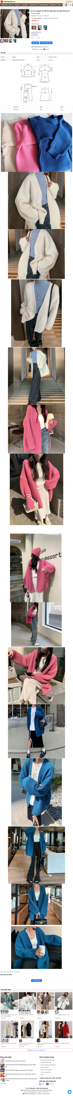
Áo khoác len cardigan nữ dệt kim (26, 1014)
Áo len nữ (13, 8)
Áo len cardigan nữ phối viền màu (62, 1014)
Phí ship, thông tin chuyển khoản (48, 1064)
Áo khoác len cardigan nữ (23, 8)
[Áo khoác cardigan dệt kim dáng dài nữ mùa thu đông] (45, 1029)
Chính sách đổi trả (44, 1067)
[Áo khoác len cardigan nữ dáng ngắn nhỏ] (9, 1029)
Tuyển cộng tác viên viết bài (50, 1078)
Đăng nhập (69, 1)
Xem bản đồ (49, 1090)
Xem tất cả (3, 1083)
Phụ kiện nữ (33, 4)
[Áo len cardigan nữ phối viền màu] (63, 1001)
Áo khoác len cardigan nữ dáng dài (11, 971)
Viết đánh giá (36, 980)
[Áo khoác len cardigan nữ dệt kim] (27, 1001)
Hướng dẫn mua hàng (45, 1062)
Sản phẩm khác (43, 4)
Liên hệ (42, 1074)
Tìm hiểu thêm (44, 46)
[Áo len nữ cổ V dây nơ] (45, 1001)
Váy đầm (24, 4)
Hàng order (39, 18)
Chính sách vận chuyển (46, 1069)
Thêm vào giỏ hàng (46, 42)
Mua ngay (35, 42)
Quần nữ (17, 4)
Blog (59, 4)
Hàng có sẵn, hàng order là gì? (51, 18)
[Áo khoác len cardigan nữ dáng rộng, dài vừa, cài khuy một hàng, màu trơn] (9, 1001)
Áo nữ (11, 4)
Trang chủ (4, 4)
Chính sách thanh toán (45, 1072)
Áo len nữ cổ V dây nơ (42, 1014)
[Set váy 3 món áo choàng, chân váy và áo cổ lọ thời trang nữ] (27, 1029)
